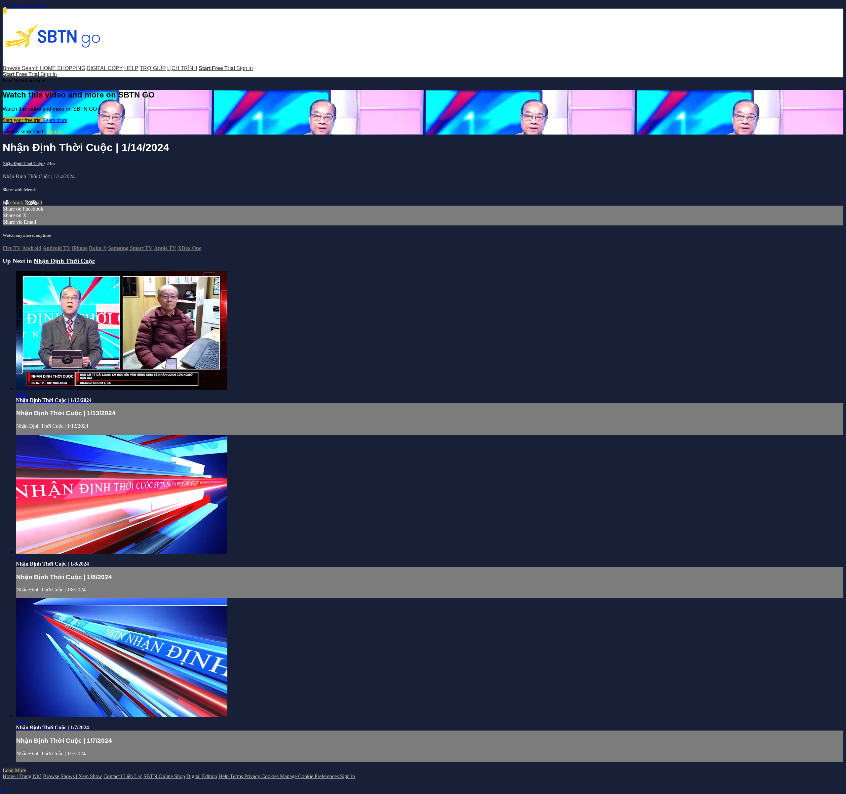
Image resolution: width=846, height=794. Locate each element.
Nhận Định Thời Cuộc (23, 163)
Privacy (252, 776)
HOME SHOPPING (62, 68)
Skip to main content (24, 5)
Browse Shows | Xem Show (72, 776)
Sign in (244, 68)
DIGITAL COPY (105, 68)
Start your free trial (23, 120)
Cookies (270, 776)
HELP (131, 68)
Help (224, 776)
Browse (12, 68)
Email (36, 202)
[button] (6, 62)
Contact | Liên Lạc (122, 776)
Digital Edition (201, 776)
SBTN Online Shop (164, 776)
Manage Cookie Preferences (310, 776)
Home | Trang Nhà (22, 776)
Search (31, 68)
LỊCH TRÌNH (182, 68)
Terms (237, 776)
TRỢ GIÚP (153, 68)
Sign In (48, 74)
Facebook (13, 202)
